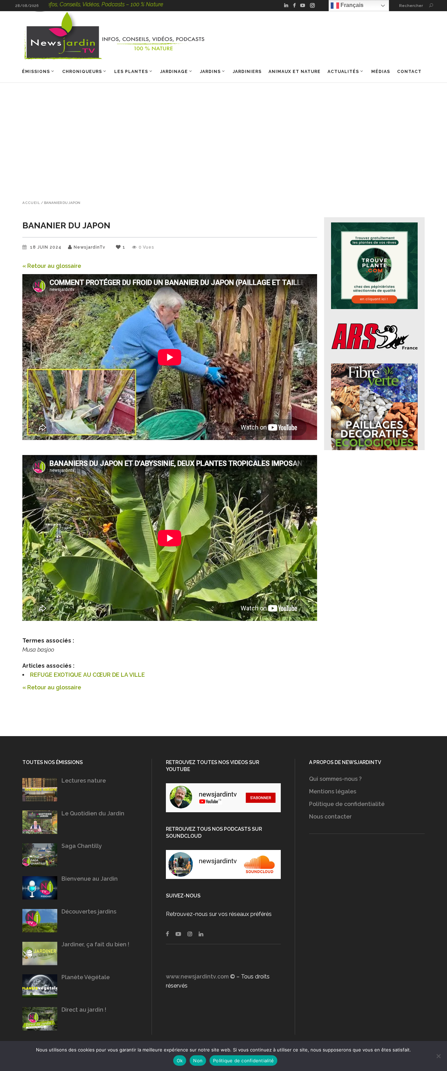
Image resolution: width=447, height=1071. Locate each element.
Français (351, 5)
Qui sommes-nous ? (335, 779)
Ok (180, 1060)
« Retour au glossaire (51, 266)
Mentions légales (332, 791)
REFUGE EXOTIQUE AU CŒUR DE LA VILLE (87, 675)
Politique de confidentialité (346, 804)
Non (198, 1060)
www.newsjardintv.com (197, 976)
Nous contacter (330, 816)
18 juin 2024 (46, 247)
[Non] (438, 1055)
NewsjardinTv (89, 247)
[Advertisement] (223, 135)
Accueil (31, 203)
